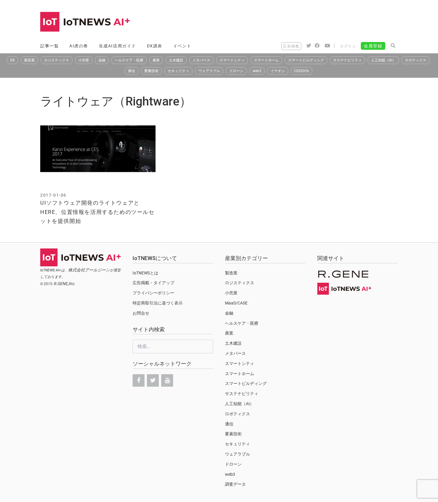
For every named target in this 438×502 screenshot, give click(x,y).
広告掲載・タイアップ (153, 282)
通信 (131, 71)
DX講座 (154, 45)
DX (12, 60)
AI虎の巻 (78, 45)
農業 (156, 60)
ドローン (236, 71)
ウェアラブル (209, 71)
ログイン (348, 46)
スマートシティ (232, 60)
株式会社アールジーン (89, 270)
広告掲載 (291, 46)
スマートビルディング (306, 60)
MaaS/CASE (236, 303)
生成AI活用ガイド (117, 45)
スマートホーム (266, 60)
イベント (182, 45)
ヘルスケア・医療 (129, 60)
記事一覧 (49, 45)
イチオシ (278, 71)
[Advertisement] (289, 22)
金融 (101, 60)
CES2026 (301, 71)
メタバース (201, 60)
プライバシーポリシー (153, 292)
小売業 (83, 60)
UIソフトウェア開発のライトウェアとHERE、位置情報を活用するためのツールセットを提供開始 (97, 212)
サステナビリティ (347, 60)
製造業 (29, 60)
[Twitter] (153, 380)
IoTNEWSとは (145, 273)
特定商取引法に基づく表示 (158, 303)
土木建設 (176, 60)
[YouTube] (167, 380)
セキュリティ (178, 71)
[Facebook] (139, 380)
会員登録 (373, 45)
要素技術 (151, 71)
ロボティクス (415, 60)
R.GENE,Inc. (65, 283)
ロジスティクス (56, 60)
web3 (257, 71)
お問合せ (141, 313)
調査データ (235, 484)
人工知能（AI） (383, 60)
